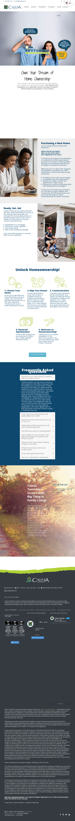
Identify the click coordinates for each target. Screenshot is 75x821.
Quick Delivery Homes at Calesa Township (46, 610)
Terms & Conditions (18, 802)
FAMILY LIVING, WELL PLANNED (26, 610)
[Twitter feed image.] (57, 652)
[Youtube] (70, 1)
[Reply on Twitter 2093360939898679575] (56, 661)
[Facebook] (61, 1)
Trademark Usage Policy (32, 802)
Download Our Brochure (37, 355)
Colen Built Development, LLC (48, 709)
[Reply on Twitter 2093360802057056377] (56, 699)
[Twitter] (67, 1)
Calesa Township (54, 627)
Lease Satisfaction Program (63, 610)
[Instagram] (64, 1)
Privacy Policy (8, 802)
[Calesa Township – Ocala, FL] (12, 6)
